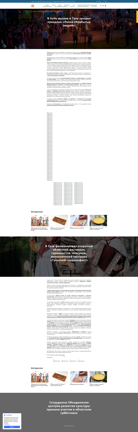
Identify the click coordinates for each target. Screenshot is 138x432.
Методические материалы (83, 6)
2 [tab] (66, 356)
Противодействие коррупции (61, 6)
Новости (53, 5)
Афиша (59, 5)
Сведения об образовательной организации (87, 5)
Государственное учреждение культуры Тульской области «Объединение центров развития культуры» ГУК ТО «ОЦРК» (53, 1)
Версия (99, 1)
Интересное (94, 6)
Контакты (72, 6)
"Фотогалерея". (61, 355)
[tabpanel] (69, 357)
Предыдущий (49, 357)
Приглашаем (67, 5)
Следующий (89, 357)
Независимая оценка (47, 6)
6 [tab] (73, 356)
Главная (47, 5)
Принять (12, 426)
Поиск (106, 1)
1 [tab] (64, 356)
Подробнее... (7, 424)
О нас (74, 5)
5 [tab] (71, 356)
